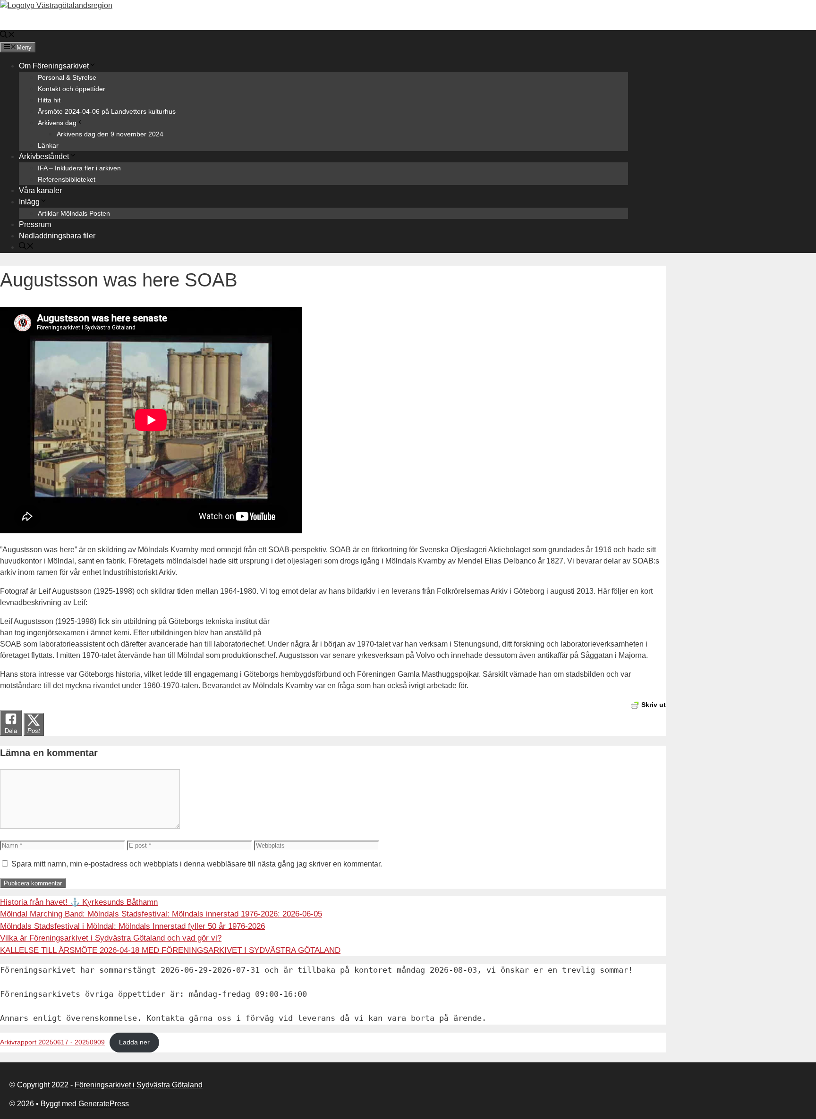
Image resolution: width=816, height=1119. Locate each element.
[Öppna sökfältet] (7, 36)
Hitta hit (49, 100)
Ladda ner (134, 1042)
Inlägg (29, 202)
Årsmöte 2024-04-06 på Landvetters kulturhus (107, 111)
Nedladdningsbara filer (57, 236)
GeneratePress (103, 1104)
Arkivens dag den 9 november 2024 (110, 134)
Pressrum (35, 224)
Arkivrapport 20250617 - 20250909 (52, 1042)
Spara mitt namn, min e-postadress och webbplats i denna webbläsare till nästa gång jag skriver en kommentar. (196, 864)
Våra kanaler (40, 190)
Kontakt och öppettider (71, 89)
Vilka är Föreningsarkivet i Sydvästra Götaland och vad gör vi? (110, 938)
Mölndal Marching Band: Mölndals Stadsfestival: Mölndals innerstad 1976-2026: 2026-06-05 (161, 913)
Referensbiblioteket (66, 179)
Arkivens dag (57, 122)
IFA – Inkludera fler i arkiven (79, 168)
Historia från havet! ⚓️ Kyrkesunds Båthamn (79, 902)
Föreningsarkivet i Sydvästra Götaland (139, 1085)
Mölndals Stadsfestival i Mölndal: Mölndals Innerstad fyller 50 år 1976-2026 (132, 926)
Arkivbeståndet (44, 156)
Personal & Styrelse (67, 77)
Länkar (48, 145)
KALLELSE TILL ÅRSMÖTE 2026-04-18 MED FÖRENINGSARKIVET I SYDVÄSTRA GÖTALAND (170, 950)
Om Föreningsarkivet (54, 66)
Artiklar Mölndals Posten (74, 213)
